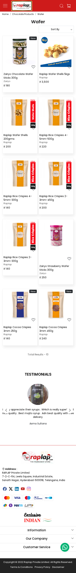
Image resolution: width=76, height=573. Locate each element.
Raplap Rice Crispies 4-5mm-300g (18, 198)
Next (70, 410)
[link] (61, 6)
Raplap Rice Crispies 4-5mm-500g (53, 137)
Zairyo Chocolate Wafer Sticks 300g (18, 76)
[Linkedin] (16, 489)
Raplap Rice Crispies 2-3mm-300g (17, 259)
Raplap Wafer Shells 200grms (16, 137)
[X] (10, 489)
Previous (6, 410)
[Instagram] (28, 489)
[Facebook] (4, 489)
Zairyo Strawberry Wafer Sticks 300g (54, 268)
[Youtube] (22, 489)
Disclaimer (58, 567)
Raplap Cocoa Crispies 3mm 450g (53, 329)
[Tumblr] (34, 487)
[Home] (21, 6)
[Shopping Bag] (68, 5)
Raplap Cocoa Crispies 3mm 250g (17, 329)
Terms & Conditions (21, 567)
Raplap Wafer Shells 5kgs (54, 74)
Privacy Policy (42, 567)
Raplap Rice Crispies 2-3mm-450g (53, 198)
